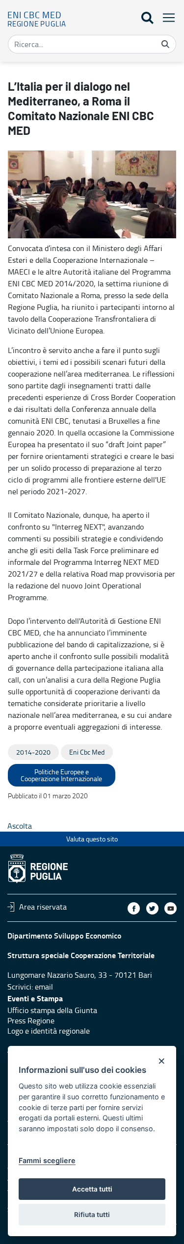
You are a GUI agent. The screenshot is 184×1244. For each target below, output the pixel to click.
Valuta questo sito (92, 838)
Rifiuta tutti (92, 1215)
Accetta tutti (92, 1189)
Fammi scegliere (47, 1160)
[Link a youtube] (170, 908)
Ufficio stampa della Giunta (52, 1010)
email (44, 986)
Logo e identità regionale (48, 1030)
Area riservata (43, 906)
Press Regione (30, 1020)
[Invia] (165, 44)
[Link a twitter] (152, 908)
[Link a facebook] (134, 908)
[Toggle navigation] (166, 17)
